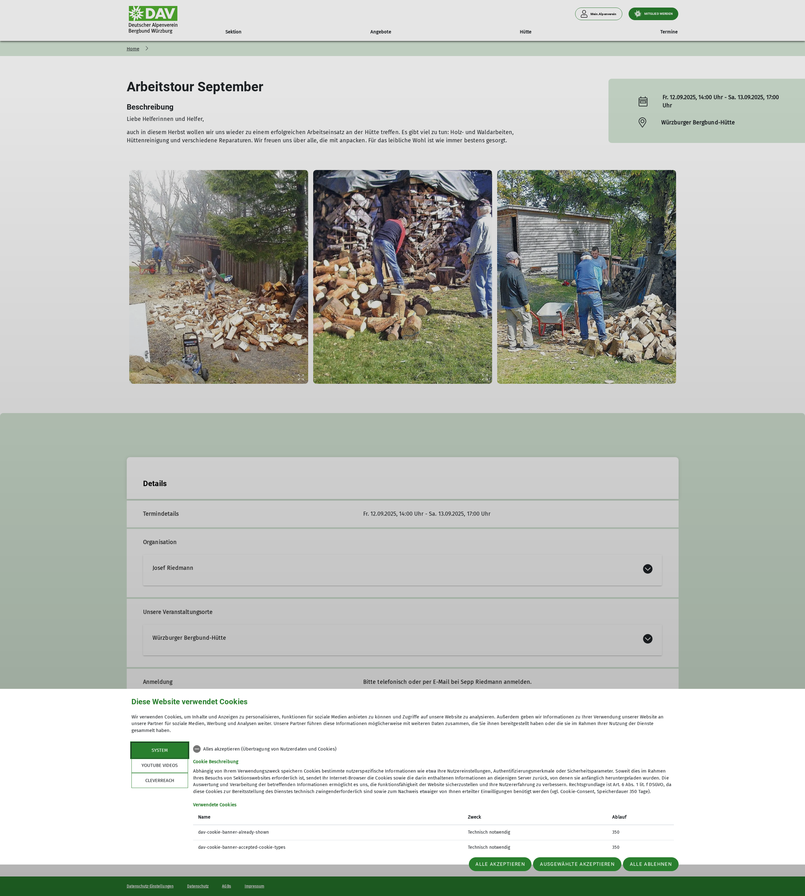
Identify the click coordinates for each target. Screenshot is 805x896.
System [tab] (160, 750)
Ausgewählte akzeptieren (577, 864)
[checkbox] (433, 749)
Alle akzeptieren (500, 864)
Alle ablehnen (651, 864)
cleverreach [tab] (159, 780)
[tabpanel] (433, 799)
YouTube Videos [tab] (160, 765)
